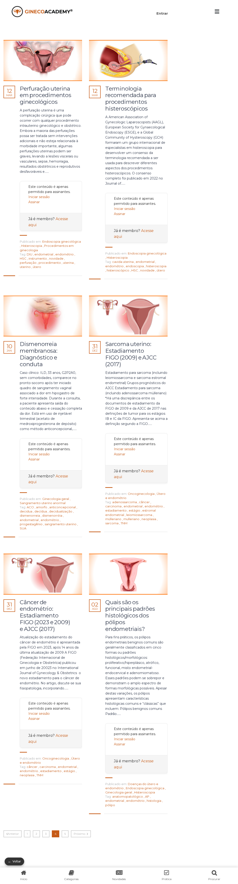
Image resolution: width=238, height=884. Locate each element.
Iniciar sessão (39, 197)
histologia (154, 800)
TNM (124, 523)
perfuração (28, 262)
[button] (124, 6)
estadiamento (116, 510)
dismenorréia (52, 515)
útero (37, 267)
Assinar (34, 202)
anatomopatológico (128, 796)
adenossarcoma (125, 502)
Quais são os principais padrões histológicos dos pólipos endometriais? (130, 615)
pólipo (110, 805)
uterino (25, 267)
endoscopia (135, 266)
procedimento (50, 262)
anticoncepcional (62, 507)
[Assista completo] (42, 60)
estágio (135, 510)
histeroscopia (156, 266)
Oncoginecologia (141, 494)
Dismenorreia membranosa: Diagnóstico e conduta (38, 354)
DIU (30, 254)
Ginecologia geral (55, 499)
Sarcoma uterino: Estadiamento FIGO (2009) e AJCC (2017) (130, 354)
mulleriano (131, 519)
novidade (56, 258)
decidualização (61, 511)
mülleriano (113, 519)
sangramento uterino (61, 524)
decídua (41, 511)
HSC (23, 258)
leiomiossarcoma (139, 515)
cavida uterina (123, 262)
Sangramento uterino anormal (43, 503)
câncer (144, 502)
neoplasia (149, 519)
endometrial (44, 254)
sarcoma (112, 523)
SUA (23, 528)
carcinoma (113, 506)
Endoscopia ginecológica (61, 241)
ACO (31, 507)
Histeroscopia (31, 246)
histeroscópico (118, 270)
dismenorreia (30, 515)
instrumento (38, 258)
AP (147, 796)
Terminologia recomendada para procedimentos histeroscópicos (130, 98)
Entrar (162, 13)
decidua (26, 511)
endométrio (64, 254)
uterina (68, 262)
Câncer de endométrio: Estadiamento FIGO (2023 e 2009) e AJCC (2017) (45, 615)
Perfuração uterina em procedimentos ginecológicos (45, 95)
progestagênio (31, 524)
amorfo (42, 507)
